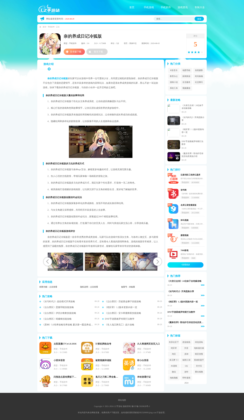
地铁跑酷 (174, 378)
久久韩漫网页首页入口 (148, 344)
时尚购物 (199, 76)
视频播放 (186, 88)
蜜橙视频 (185, 235)
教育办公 (174, 76)
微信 (174, 372)
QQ (186, 366)
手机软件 (166, 7)
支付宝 (199, 366)
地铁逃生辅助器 (199, 349)
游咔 (186, 372)
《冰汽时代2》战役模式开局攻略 (58, 301)
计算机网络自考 (103, 344)
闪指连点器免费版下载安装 (67, 377)
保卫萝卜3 (173, 360)
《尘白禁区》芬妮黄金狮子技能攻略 (123, 301)
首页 (131, 7)
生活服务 (186, 82)
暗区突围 (199, 354)
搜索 (199, 19)
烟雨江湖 (186, 360)
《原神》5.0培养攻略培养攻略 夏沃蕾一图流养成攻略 (68, 325)
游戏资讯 (183, 7)
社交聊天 (199, 82)
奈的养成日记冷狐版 (57, 78)
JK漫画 (174, 366)
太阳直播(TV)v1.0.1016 (65, 344)
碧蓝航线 (186, 342)
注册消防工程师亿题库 (190, 175)
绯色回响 (199, 342)
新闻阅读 (186, 76)
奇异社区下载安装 (174, 343)
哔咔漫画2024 (186, 378)
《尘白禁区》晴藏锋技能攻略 (57, 319)
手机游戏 (149, 7)
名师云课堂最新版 (188, 205)
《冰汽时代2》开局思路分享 (180, 291)
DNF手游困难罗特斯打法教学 (119, 319)
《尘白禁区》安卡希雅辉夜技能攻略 (123, 313)
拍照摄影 (199, 70)
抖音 (186, 348)
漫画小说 (174, 82)
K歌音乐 (173, 70)
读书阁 (184, 190)
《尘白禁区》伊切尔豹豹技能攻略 (59, 313)
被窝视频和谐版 (103, 360)
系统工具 (174, 88)
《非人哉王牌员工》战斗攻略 (119, 325)
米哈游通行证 (144, 377)
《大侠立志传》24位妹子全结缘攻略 (184, 281)
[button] (157, 261)
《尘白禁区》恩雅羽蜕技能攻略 (58, 307)
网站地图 (122, 400)
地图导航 (186, 70)
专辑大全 (200, 7)
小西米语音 (59, 360)
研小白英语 (143, 360)
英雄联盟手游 (199, 361)
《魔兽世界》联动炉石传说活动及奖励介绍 (186, 322)
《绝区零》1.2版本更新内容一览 (121, 307)
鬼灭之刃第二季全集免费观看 (110, 377)
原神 (186, 354)
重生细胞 (199, 372)
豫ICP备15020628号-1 (140, 406)
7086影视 (185, 250)
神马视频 (185, 220)
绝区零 (174, 348)
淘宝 (174, 354)
